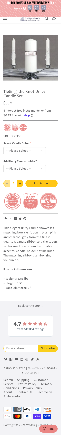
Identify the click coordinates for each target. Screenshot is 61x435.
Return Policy (27, 384)
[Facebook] (10, 359)
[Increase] (20, 183)
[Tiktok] (32, 359)
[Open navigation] (5, 18)
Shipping (23, 380)
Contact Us (24, 392)
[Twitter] (5, 359)
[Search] (46, 18)
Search (8, 380)
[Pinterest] (26, 359)
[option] (30, 58)
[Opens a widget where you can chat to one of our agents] (48, 429)
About (7, 392)
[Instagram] (21, 359)
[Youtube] (16, 359)
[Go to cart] (54, 18)
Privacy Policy (32, 388)
